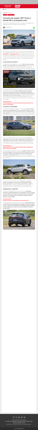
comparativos (5, 12)
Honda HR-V (5, 14)
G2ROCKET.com (20, 428)
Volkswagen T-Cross (11, 14)
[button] (19, 79)
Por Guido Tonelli (8, 27)
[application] (19, 79)
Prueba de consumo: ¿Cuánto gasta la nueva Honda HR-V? (16, 200)
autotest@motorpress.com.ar (19, 422)
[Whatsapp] (34, 28)
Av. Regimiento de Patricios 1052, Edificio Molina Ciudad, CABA (18, 421)
